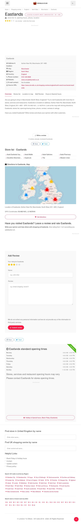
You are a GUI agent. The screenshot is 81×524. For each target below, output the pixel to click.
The (43, 158)
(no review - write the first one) (25, 21)
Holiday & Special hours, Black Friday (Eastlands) (41, 418)
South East (10, 489)
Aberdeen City (11, 477)
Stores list (16, 94)
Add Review (39, 94)
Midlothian (24, 483)
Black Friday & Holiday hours (17, 458)
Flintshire (54, 480)
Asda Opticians (47, 154)
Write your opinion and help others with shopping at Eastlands (26, 227)
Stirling (60, 489)
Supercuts (28, 158)
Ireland (9, 483)
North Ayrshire (34, 483)
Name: (10, 270)
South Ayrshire (65, 486)
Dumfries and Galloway (68, 477)
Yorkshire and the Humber (51, 491)
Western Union (65, 158)
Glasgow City (64, 480)
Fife (48, 480)
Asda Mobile (29, 154)
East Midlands (21, 480)
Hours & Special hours (53, 94)
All (34, 505)
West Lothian (25, 491)
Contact (9, 461)
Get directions (41, 217)
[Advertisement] (21, 40)
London (16, 483)
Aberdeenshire (22, 477)
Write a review (41, 135)
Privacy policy (11, 466)
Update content (12, 464)
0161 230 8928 (26, 77)
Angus (31, 477)
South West (42, 489)
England (24, 74)
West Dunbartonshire (13, 491)
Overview (8, 94)
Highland (72, 480)
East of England (32, 480)
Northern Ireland (30, 486)
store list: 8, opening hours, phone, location (23, 17)
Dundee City (10, 480)
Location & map (27, 94)
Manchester (25, 69)
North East (44, 483)
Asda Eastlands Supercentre (15, 154)
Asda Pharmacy (65, 154)
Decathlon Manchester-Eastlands (15, 158)
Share (36, 144)
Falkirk (42, 480)
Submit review (17, 327)
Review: (10, 281)
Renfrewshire (54, 486)
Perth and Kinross (43, 486)
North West (25, 71)
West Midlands (36, 491)
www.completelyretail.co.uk (30, 80)
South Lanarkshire (31, 489)
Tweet (46, 144)
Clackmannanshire (53, 477)
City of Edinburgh (41, 477)
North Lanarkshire (64, 483)
